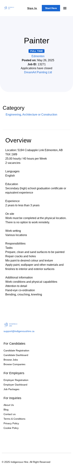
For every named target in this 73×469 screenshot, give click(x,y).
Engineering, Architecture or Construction (31, 114)
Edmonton (38, 56)
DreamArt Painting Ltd (38, 72)
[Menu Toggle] (65, 8)
